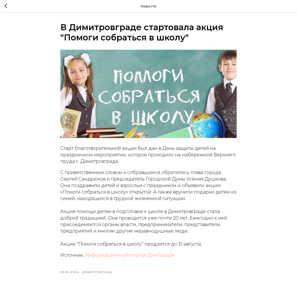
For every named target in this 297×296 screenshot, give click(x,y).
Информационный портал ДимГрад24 (129, 255)
